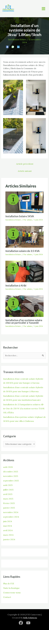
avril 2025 (7, 494)
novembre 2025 (10, 476)
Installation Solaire (17, 39)
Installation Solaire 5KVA (19, 216)
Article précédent (24, 164)
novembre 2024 (10, 512)
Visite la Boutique (11, 588)
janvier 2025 (9, 507)
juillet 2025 (8, 489)
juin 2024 (7, 521)
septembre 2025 (11, 480)
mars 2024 (8, 535)
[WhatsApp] (13, 46)
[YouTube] (28, 623)
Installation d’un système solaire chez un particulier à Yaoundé (23, 321)
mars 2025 (8, 498)
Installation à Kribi (15, 285)
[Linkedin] (18, 46)
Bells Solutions (30, 617)
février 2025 (9, 503)
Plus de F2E (8, 583)
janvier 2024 (9, 539)
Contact (7, 597)
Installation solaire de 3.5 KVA (22, 250)
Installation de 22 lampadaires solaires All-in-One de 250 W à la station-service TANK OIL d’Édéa (23, 408)
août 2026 (8, 467)
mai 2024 (7, 526)
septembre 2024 (11, 517)
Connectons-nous (12, 592)
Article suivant (25, 171)
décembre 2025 (10, 471)
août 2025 (8, 485)
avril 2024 (8, 530)
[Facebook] (7, 46)
